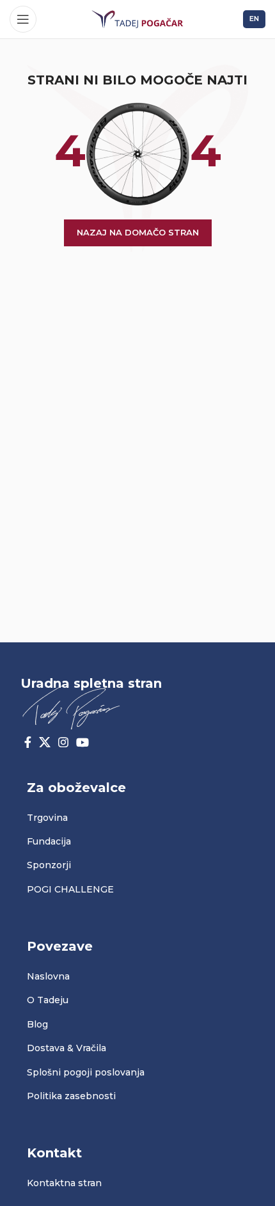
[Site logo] (137, 18)
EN (254, 18)
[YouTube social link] (82, 742)
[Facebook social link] (27, 742)
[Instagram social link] (63, 742)
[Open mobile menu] (23, 19)
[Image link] (71, 705)
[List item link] (137, 818)
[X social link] (44, 742)
